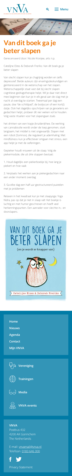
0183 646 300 (31, 451)
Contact (14, 341)
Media (22, 392)
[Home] (17, 9)
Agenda (14, 334)
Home (13, 321)
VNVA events (27, 405)
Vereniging (25, 366)
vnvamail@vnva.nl (30, 447)
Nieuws (14, 328)
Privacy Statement (20, 467)
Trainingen (25, 379)
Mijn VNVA (16, 347)
